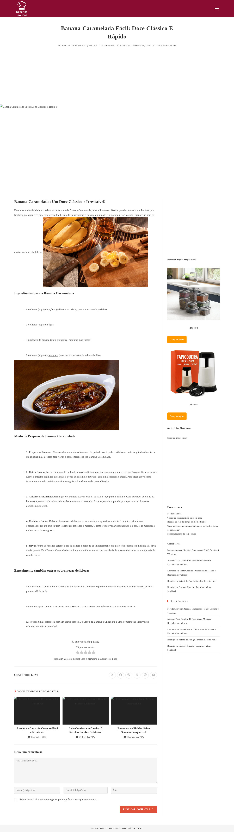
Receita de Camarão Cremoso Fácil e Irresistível (37, 730)
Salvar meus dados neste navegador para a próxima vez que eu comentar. (58, 799)
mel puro (53, 355)
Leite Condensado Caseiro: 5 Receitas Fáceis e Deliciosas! (85, 730)
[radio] (78, 653)
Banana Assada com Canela (87, 606)
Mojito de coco (174, 513)
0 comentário (108, 45)
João (64, 45)
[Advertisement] (117, 76)
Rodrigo (171, 587)
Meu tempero (173, 550)
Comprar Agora (177, 339)
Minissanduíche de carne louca (181, 533)
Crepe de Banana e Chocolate (99, 621)
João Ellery (135, 828)
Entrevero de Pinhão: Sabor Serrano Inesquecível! (134, 730)
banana (46, 339)
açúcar (52, 309)
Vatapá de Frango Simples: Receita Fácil (197, 581)
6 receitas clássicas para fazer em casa (184, 518)
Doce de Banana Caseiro (130, 586)
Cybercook (91, 45)
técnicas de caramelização (95, 481)
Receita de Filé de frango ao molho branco (187, 521)
